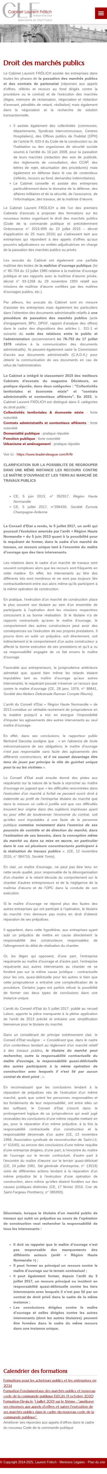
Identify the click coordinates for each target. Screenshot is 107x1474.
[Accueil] (27, 18)
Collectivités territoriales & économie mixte (43, 412)
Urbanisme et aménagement (27, 444)
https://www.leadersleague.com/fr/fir (45, 454)
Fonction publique (19, 439)
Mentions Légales (72, 1462)
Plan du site (97, 1462)
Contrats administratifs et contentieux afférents (44, 423)
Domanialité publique (21, 433)
